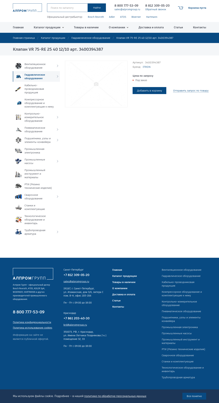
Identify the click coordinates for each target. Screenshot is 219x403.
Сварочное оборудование (178, 355)
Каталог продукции (47, 27)
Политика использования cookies (32, 327)
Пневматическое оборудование (181, 311)
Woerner (136, 17)
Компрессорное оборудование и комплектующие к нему (182, 293)
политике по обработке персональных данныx (115, 396)
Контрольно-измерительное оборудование (179, 303)
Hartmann (151, 17)
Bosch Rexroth (96, 17)
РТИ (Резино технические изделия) (183, 349)
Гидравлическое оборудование (90, 38)
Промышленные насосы (177, 333)
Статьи (178, 27)
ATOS (123, 17)
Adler (112, 17)
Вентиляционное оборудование (181, 270)
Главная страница (24, 38)
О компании (117, 27)
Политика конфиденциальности (32, 322)
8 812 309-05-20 (157, 5)
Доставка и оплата (151, 27)
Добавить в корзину (149, 90)
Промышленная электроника (180, 327)
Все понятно (194, 396)
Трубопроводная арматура (178, 377)
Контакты (199, 27)
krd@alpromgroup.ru (75, 325)
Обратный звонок (155, 9)
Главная (18, 27)
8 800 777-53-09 (126, 5)
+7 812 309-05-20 (76, 275)
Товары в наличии (86, 27)
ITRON (147, 67)
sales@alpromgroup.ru (127, 9)
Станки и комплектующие (178, 361)
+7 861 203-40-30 (76, 318)
